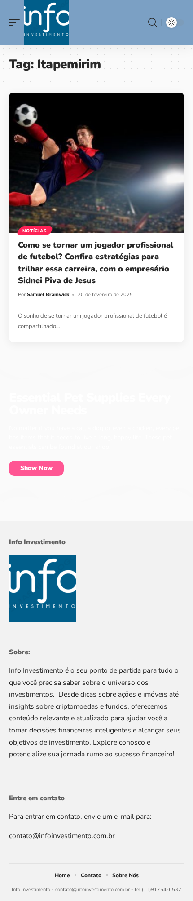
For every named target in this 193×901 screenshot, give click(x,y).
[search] (152, 22)
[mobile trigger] (16, 22)
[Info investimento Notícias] (46, 22)
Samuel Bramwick (48, 294)
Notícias (34, 231)
